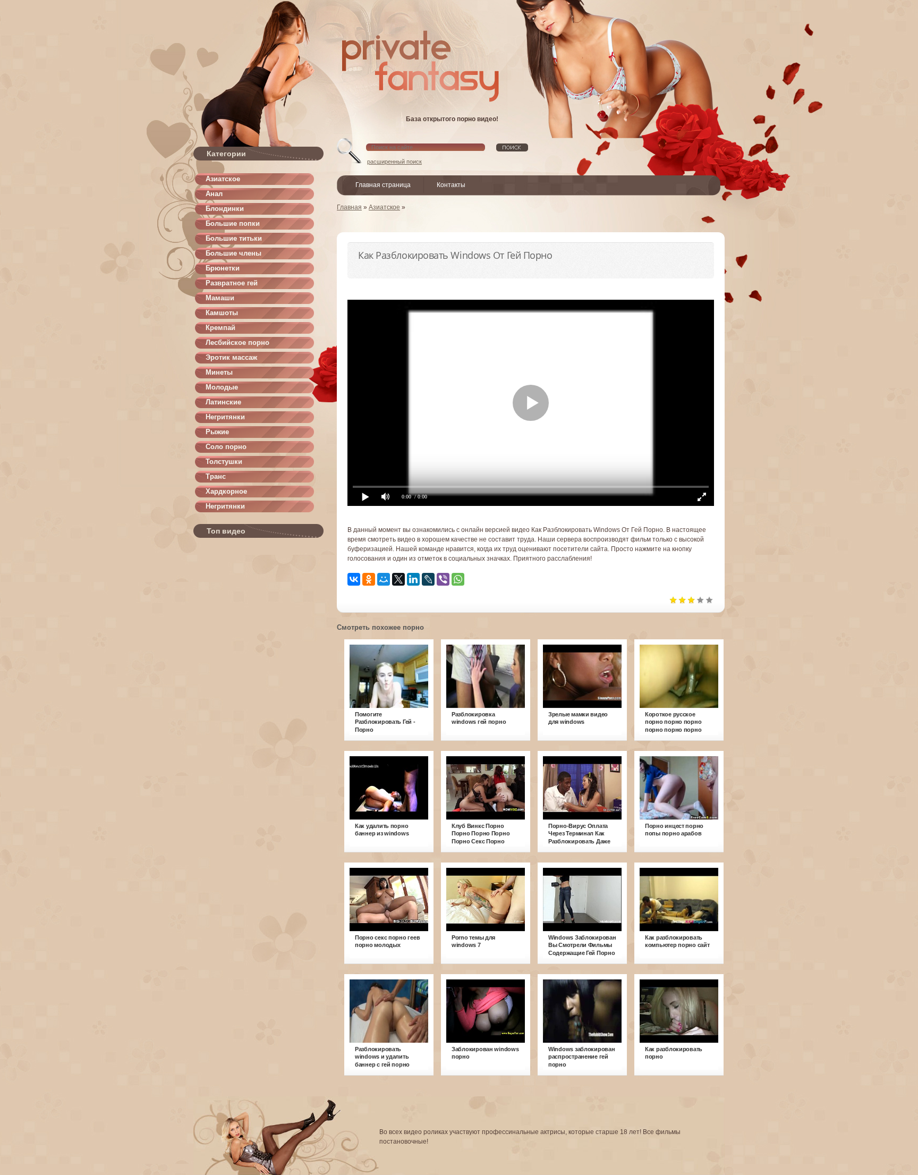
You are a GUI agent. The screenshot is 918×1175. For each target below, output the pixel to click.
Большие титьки (234, 238)
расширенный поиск (394, 161)
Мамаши (220, 298)
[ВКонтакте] (353, 579)
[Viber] (443, 579)
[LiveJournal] (428, 579)
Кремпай (220, 328)
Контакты (451, 185)
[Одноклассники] (368, 579)
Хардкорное (226, 491)
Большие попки (233, 223)
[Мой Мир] (383, 579)
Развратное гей (232, 283)
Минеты (219, 372)
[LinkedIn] (413, 579)
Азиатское (223, 179)
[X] (398, 579)
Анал (214, 194)
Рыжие (217, 432)
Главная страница (383, 185)
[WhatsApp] (458, 579)
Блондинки (225, 209)
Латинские (223, 402)
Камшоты (222, 313)
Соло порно (226, 447)
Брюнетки (223, 268)
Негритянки (225, 417)
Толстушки (224, 462)
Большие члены (233, 253)
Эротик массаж (231, 357)
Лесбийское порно (237, 342)
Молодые (222, 387)
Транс (216, 476)
